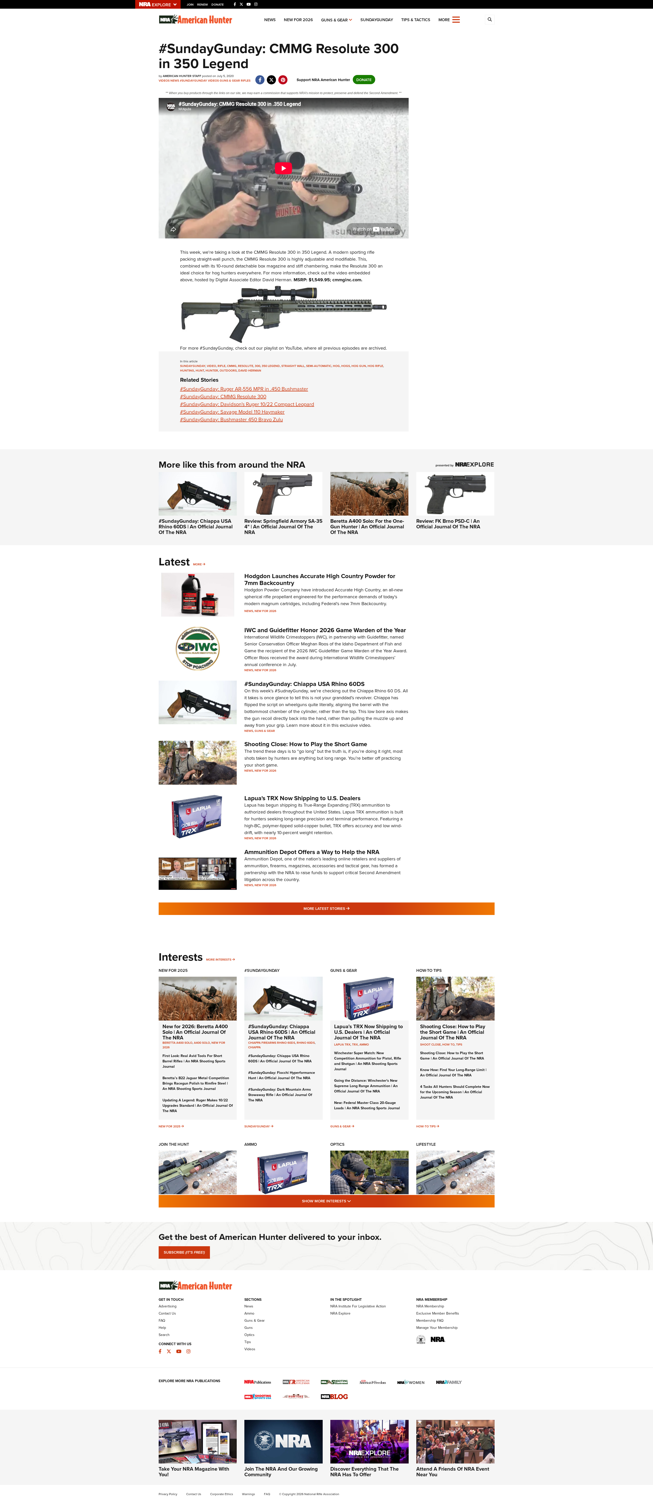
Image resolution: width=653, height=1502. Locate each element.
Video (211, 366)
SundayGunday (376, 20)
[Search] (490, 19)
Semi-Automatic (318, 366)
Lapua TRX (342, 1044)
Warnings (248, 1494)
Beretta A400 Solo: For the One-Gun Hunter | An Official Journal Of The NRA (367, 526)
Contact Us (167, 1313)
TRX (355, 1044)
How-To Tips (429, 970)
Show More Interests (354, 1201)
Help (162, 1327)
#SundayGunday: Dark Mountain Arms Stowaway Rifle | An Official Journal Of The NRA (280, 1095)
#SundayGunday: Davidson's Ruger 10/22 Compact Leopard (247, 404)
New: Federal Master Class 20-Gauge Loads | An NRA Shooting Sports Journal (367, 1105)
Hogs (345, 366)
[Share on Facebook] (260, 77)
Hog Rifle (375, 366)
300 (257, 366)
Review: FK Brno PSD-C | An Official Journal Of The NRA (448, 523)
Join (190, 4)
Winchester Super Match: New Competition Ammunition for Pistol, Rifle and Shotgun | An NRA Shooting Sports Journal (367, 1061)
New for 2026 (298, 20)
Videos (164, 80)
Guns (248, 1327)
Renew (202, 4)
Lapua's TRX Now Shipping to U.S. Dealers (302, 798)
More (197, 564)
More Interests (218, 959)
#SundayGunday (193, 80)
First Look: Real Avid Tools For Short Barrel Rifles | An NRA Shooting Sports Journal (193, 1061)
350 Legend (271, 366)
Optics (337, 1144)
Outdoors (228, 370)
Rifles (245, 80)
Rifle (221, 366)
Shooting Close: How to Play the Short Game (305, 744)
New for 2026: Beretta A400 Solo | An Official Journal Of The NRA (195, 1032)
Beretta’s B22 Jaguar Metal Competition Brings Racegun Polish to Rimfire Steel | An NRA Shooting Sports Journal (195, 1083)
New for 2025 (169, 1126)
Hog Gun (358, 366)
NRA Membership (430, 1306)
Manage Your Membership (437, 1327)
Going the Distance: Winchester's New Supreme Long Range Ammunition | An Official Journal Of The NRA (366, 1086)
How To (448, 1044)
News (270, 20)
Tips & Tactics (415, 20)
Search (164, 1334)
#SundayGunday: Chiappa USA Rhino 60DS (304, 683)
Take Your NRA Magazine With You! (194, 1471)
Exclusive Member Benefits (437, 1313)
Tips (459, 1044)
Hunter (212, 370)
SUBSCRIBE (184, 1252)
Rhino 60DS (306, 1042)
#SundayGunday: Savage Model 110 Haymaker (232, 411)
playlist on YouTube (283, 348)
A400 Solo (202, 1042)
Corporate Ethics (221, 1494)
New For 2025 (173, 970)
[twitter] (271, 77)
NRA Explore (340, 1313)
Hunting (187, 370)
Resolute (245, 366)
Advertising (168, 1306)
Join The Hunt (174, 1144)
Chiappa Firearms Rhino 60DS (271, 1042)
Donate (217, 4)
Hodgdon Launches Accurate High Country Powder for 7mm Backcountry (319, 579)
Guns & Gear (334, 20)
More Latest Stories (347, 908)
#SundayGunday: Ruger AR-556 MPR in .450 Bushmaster (244, 388)
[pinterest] (283, 77)
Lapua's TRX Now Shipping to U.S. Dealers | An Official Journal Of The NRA (368, 1032)
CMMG (261, 252)
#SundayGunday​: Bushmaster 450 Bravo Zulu (231, 419)
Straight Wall (293, 366)
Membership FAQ (430, 1320)
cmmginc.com (346, 279)
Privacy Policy (168, 1494)
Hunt (200, 370)
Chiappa (254, 1047)
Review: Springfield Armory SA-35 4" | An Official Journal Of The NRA (283, 526)
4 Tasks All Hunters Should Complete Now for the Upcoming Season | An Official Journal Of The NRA (455, 1092)
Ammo (364, 1044)
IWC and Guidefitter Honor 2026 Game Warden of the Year (325, 630)
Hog (336, 366)
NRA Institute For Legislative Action (358, 1306)
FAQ (162, 1320)
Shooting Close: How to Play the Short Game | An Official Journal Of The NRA (452, 1032)
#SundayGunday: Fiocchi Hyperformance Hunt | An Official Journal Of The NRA (281, 1075)
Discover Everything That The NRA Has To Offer (364, 1471)
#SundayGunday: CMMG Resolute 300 (223, 396)
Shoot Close (430, 1044)
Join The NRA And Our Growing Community (281, 1471)
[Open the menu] (456, 19)
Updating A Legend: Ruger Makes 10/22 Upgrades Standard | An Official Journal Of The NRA (197, 1105)
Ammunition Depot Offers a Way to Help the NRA (311, 851)
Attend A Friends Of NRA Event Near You (452, 1471)
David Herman (249, 370)
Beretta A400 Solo (177, 1042)
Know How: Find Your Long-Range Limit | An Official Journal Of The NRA (453, 1072)
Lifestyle (426, 1144)
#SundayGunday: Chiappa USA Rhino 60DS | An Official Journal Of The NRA (196, 526)
